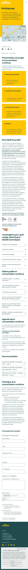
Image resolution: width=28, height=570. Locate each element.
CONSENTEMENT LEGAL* (6, 510)
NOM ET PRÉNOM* (6, 438)
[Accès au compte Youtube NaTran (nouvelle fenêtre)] (14, 545)
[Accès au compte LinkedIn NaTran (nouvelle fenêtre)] (11, 545)
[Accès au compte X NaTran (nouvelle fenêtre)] (5, 545)
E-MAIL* (3, 446)
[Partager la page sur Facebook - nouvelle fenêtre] (2, 49)
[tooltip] (18, 479)
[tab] (14, 245)
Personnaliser (14, 565)
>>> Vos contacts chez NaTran (9, 539)
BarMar (4, 174)
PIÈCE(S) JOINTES (6, 493)
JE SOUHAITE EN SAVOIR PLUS (7, 504)
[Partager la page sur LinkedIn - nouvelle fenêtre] (8, 49)
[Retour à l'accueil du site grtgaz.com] (6, 2)
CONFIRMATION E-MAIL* (7, 453)
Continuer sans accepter (21, 548)
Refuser (12, 563)
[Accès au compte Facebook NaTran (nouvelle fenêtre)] (3, 545)
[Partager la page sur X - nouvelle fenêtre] (5, 49)
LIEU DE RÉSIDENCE (6, 469)
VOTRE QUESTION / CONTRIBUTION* (10, 479)
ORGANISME (4, 462)
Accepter (12, 561)
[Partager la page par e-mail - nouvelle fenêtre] (11, 49)
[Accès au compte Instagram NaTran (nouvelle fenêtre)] (8, 545)
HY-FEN (20, 173)
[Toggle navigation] (21, 2)
